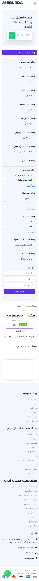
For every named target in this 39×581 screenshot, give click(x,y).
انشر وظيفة (33, 408)
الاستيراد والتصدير (31, 508)
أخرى (35, 456)
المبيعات (34, 439)
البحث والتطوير (32, 473)
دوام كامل (23, 325)
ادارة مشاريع (33, 522)
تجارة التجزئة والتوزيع (30, 504)
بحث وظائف (18, 292)
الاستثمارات (33, 487)
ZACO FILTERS (15, 320)
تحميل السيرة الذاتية (26, 53)
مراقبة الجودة (32, 452)
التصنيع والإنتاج (32, 443)
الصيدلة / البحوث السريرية (29, 513)
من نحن (34, 412)
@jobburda (29, 558)
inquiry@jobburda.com (24, 548)
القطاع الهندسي (32, 526)
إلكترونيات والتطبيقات (30, 491)
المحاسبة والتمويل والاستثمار (27, 460)
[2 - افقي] (19, 377)
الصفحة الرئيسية (32, 399)
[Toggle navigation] (35, 3)
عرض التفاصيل (19, 331)
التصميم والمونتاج (31, 465)
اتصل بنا (34, 404)
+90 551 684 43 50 (26, 553)
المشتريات (34, 447)
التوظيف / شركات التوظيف (28, 500)
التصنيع (34, 517)
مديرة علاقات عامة (15, 316)
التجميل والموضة (31, 469)
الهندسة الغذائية (32, 434)
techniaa (13, 574)
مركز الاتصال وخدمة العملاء (28, 495)
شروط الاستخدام (32, 417)
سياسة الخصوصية (31, 421)
